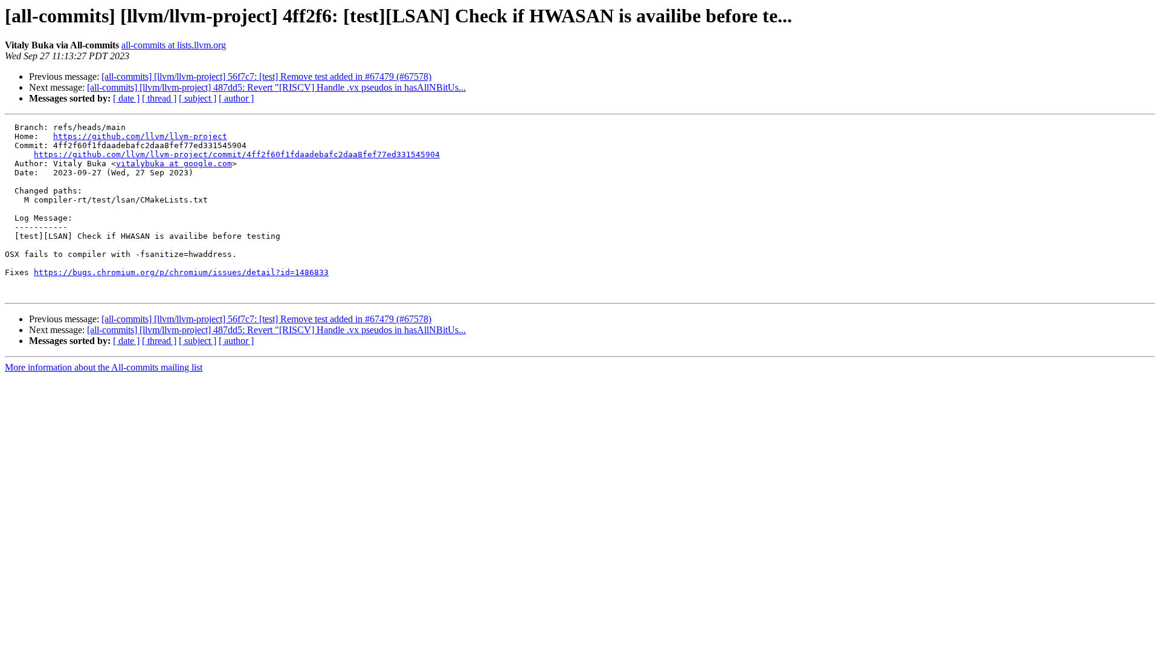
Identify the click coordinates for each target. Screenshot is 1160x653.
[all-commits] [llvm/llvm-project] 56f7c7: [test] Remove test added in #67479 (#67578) (266, 76)
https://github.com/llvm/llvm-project (140, 136)
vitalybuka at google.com (174, 163)
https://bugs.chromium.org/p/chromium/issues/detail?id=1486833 (181, 272)
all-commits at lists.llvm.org (173, 45)
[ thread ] (159, 98)
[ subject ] (197, 98)
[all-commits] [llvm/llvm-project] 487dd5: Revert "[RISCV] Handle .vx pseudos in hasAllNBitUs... (276, 87)
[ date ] (126, 98)
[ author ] (236, 98)
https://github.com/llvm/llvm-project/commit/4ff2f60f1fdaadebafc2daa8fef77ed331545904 (237, 154)
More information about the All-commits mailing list (103, 367)
